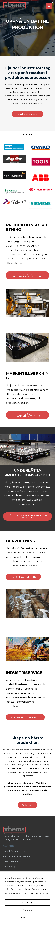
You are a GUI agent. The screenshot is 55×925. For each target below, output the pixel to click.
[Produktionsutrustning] (14, 851)
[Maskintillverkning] (12, 861)
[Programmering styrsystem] (16, 856)
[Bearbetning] (9, 866)
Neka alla (27, 910)
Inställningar (27, 902)
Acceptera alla (28, 917)
